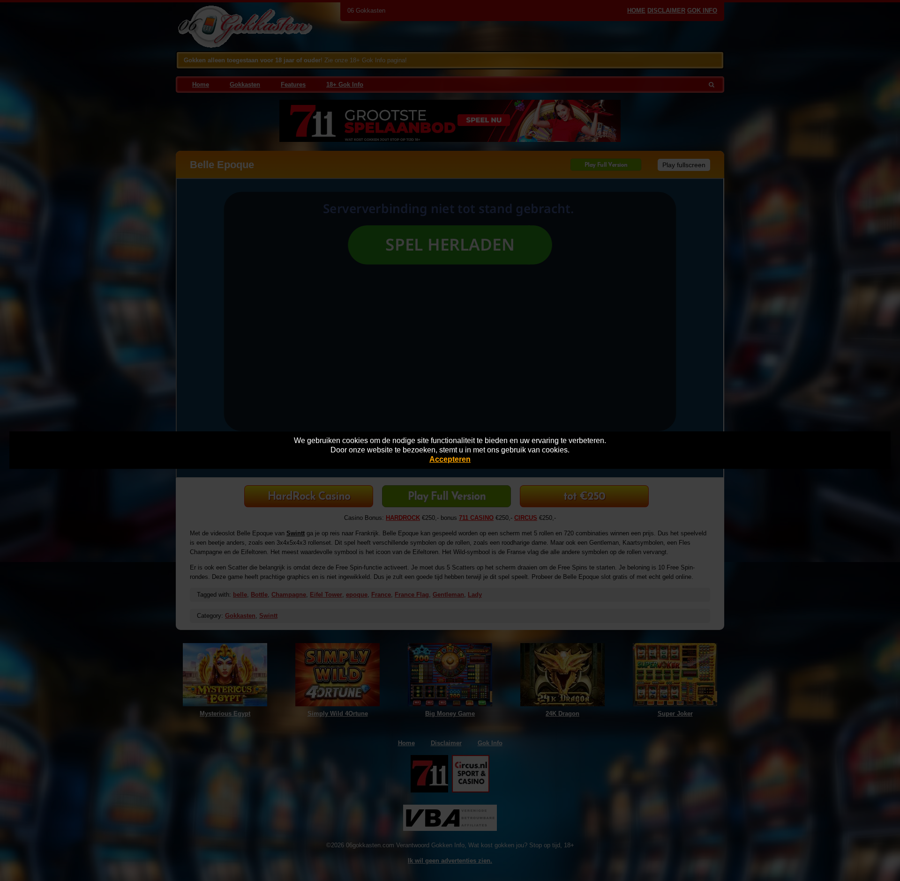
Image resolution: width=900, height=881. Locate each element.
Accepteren (450, 459)
